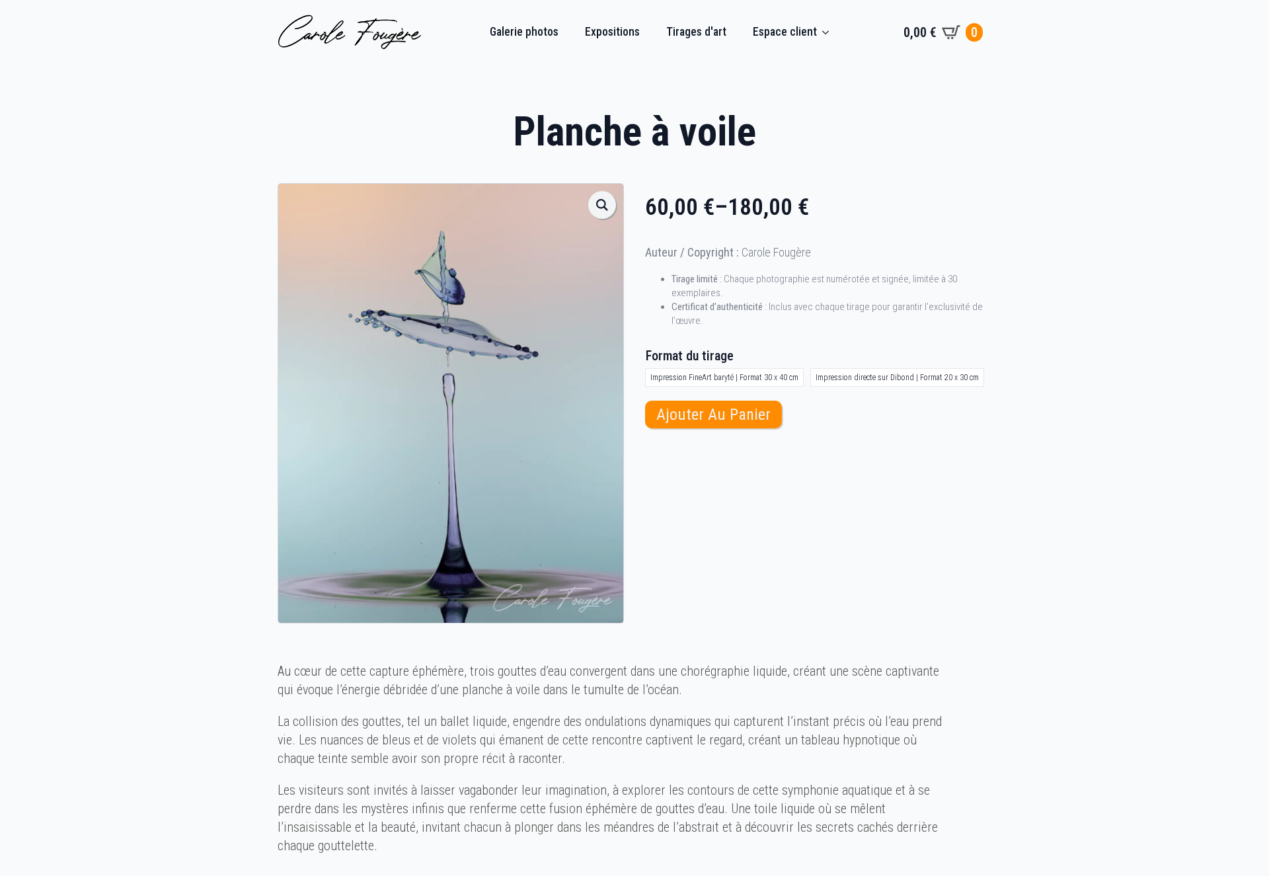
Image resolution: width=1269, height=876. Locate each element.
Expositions (612, 31)
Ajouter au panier (713, 414)
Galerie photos (524, 31)
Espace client (785, 31)
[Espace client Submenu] (829, 32)
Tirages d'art (696, 31)
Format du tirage (690, 356)
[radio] (724, 377)
